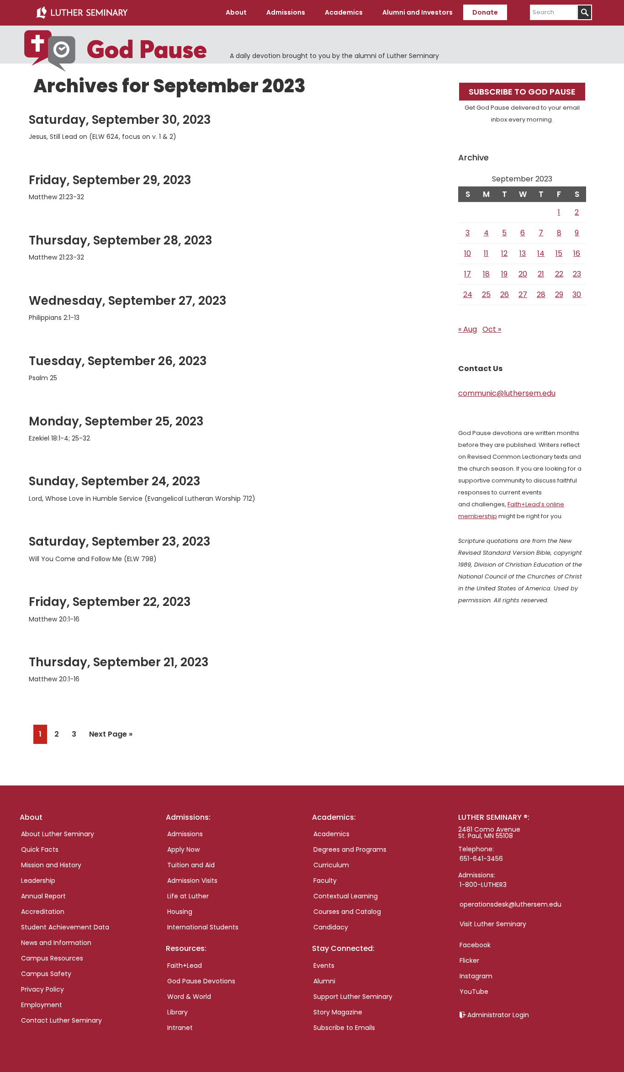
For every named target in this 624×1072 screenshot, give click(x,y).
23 (577, 274)
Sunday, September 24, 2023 (115, 481)
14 (541, 253)
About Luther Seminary (57, 833)
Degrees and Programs (349, 849)
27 (522, 294)
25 (486, 294)
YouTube (474, 991)
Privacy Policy (42, 989)
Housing (179, 911)
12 (504, 253)
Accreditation (42, 911)
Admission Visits (192, 880)
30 (576, 294)
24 (467, 294)
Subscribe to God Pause (522, 91)
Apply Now (183, 849)
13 (522, 253)
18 (486, 274)
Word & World (189, 996)
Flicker (469, 960)
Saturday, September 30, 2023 (120, 119)
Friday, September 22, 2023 (110, 602)
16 (576, 253)
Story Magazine (337, 1012)
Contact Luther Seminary (61, 1020)
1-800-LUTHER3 (483, 884)
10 (467, 253)
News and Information (56, 942)
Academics (331, 833)
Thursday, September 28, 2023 (120, 240)
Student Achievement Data (65, 927)
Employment (41, 1004)
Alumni (324, 981)
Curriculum (331, 865)
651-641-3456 (481, 858)
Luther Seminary (81, 13)
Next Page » (110, 736)
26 (504, 294)
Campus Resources (52, 958)
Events (323, 965)
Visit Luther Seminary (493, 924)
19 (504, 274)
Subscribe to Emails (344, 1027)
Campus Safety (46, 973)
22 (559, 274)
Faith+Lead (184, 965)
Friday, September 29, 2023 (110, 180)
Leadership (38, 880)
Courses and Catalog (347, 911)
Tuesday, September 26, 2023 (118, 361)
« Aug (467, 329)
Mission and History (51, 865)
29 (559, 294)
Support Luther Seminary (352, 996)
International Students (202, 927)
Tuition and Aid (191, 865)
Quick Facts (39, 849)
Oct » (491, 329)
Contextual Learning (345, 896)
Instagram (476, 976)
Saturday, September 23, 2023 (120, 541)
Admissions (185, 833)
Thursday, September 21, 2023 (119, 662)
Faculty (325, 880)
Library (177, 1012)
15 (558, 253)
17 (467, 274)
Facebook (475, 945)
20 (522, 274)
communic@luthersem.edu (506, 393)
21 (541, 274)
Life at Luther (188, 896)
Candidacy (330, 927)
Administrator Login (498, 1014)
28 (541, 294)
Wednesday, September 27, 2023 (128, 300)
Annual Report (43, 896)
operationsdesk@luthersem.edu (510, 904)
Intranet (180, 1027)
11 (486, 253)
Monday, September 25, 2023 (116, 421)
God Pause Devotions (201, 981)
